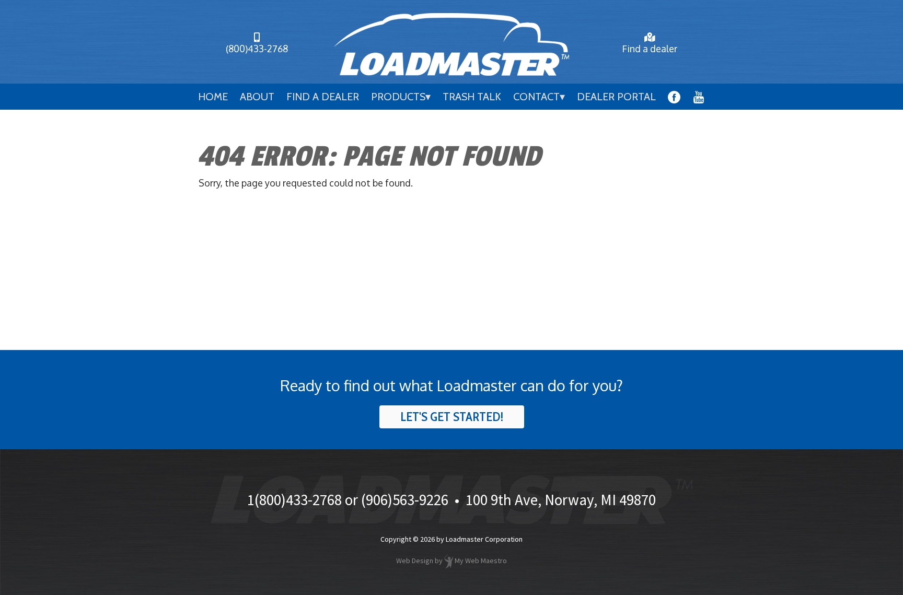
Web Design (414, 560)
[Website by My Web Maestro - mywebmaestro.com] (448, 560)
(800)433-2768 (257, 48)
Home (213, 96)
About (257, 96)
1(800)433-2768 (294, 499)
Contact (536, 96)
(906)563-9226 (404, 499)
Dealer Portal (616, 96)
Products (398, 96)
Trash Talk (472, 96)
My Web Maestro (481, 560)
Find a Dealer (322, 96)
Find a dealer (649, 48)
